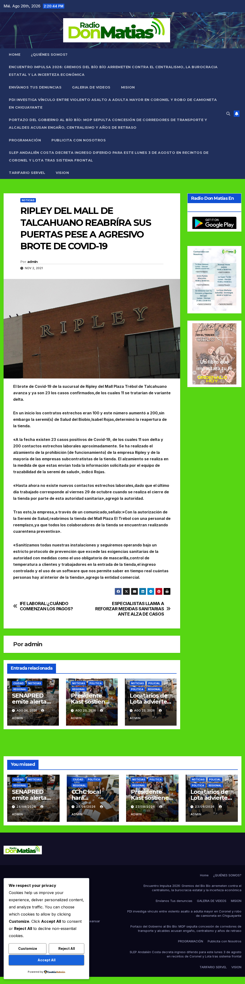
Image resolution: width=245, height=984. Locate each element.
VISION (62, 173)
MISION (128, 87)
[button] (228, 113)
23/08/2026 (145, 806)
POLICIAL (154, 683)
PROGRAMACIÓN (25, 140)
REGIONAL (19, 689)
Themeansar (90, 921)
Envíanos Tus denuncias (35, 87)
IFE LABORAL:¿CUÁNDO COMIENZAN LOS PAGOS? (46, 606)
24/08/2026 (27, 806)
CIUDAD (18, 683)
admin (32, 262)
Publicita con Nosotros (78, 140)
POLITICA (95, 683)
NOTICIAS (28, 200)
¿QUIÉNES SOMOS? (49, 54)
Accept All (47, 960)
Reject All (66, 948)
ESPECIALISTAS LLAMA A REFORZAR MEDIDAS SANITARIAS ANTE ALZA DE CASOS (129, 609)
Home (14, 54)
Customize (27, 948)
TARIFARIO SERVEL (27, 173)
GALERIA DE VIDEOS (91, 87)
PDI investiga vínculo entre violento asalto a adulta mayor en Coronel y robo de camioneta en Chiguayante (113, 104)
